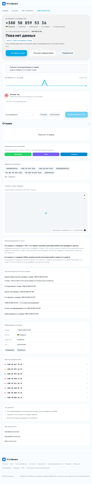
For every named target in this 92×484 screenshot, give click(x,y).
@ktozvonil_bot (10, 441)
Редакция (76, 464)
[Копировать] (49, 23)
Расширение (6, 468)
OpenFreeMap (56, 230)
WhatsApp (18, 154)
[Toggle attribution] (84, 230)
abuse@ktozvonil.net (12, 436)
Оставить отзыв (18, 53)
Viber (46, 154)
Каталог (5, 464)
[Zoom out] (84, 198)
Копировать (10, 350)
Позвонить (21, 350)
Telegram (74, 154)
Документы (42, 464)
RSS (22, 468)
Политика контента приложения (38, 468)
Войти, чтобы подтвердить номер (19, 40)
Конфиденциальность (56, 464)
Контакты (32, 464)
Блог (11, 464)
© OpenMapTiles (64, 230)
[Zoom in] (84, 195)
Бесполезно (54, 115)
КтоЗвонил (12, 459)
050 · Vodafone (10, 177)
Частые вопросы (21, 464)
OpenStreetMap (79, 230)
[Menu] (87, 3)
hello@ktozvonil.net (12, 432)
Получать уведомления (43, 53)
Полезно (44, 115)
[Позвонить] (53, 23)
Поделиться (67, 53)
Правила (68, 464)
